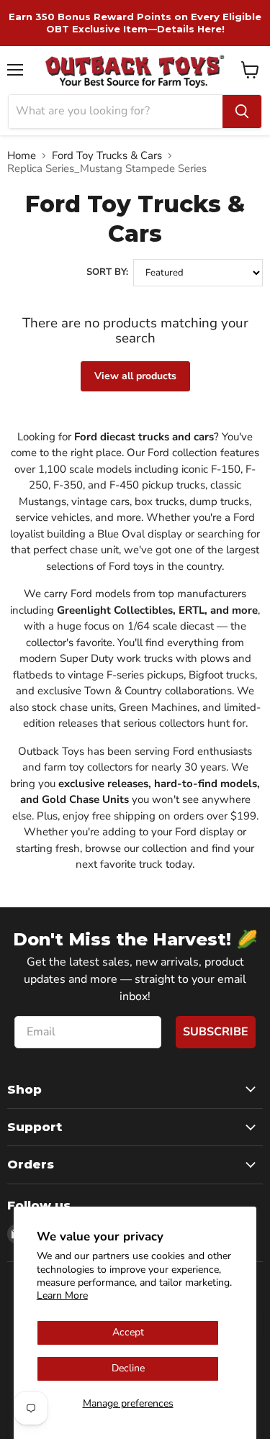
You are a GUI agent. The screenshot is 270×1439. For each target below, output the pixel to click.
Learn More (62, 1295)
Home (21, 156)
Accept (128, 1332)
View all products (135, 376)
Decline (128, 1368)
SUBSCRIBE (215, 1032)
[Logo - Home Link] (135, 70)
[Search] (241, 111)
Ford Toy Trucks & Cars (107, 156)
